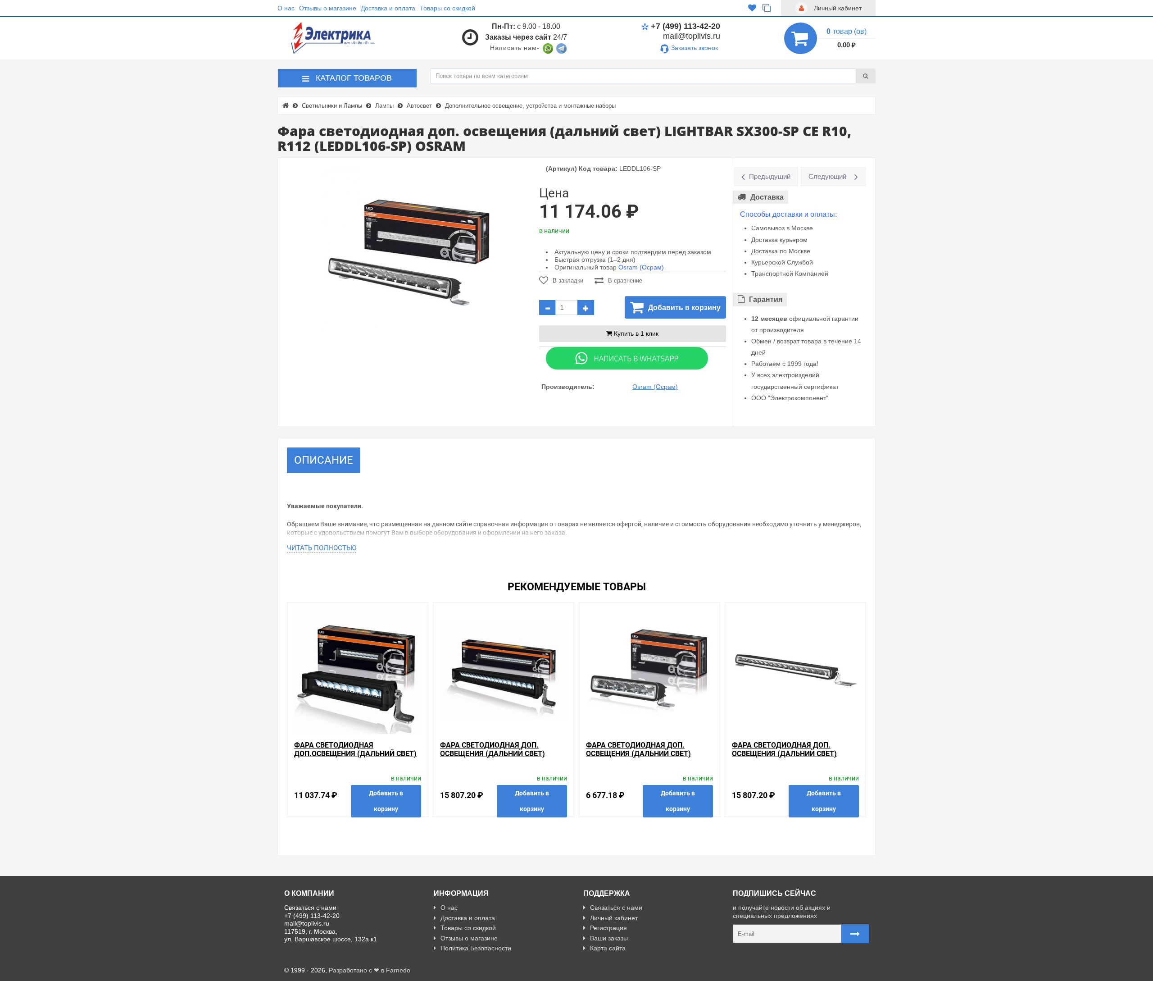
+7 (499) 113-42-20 (685, 26)
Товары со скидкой (447, 8)
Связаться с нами (616, 907)
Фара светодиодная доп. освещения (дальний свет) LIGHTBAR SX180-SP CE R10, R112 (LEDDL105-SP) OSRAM (643, 758)
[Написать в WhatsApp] (548, 47)
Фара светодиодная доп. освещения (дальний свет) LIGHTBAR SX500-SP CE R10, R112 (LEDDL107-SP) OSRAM (789, 758)
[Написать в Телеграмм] (561, 47)
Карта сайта (608, 948)
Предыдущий (769, 176)
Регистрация (608, 927)
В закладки (568, 280)
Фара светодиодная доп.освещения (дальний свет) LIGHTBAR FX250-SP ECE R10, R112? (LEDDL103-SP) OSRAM (355, 758)
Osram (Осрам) (641, 267)
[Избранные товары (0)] (752, 8)
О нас (286, 8)
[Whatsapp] (627, 357)
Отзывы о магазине (327, 8)
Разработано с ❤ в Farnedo (369, 970)
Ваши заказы (609, 938)
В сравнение (625, 280)
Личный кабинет (614, 918)
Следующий (827, 176)
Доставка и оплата (388, 8)
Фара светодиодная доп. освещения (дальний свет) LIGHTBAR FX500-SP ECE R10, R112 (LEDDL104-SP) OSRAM (499, 758)
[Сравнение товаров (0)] (767, 8)
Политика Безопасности (475, 948)
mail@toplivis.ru (691, 36)
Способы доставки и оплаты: (788, 214)
